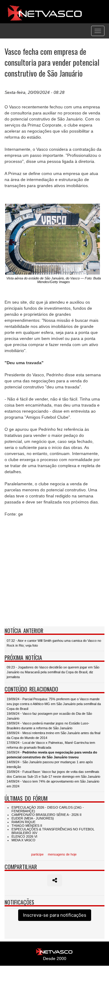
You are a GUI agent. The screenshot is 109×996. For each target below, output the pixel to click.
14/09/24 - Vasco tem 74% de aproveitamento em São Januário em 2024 (53, 784)
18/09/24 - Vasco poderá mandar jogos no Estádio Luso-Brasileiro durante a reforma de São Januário (48, 725)
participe (37, 854)
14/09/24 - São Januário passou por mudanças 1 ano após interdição (50, 764)
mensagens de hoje (62, 854)
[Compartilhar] (54, 880)
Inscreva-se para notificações (54, 915)
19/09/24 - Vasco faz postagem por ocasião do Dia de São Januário (49, 716)
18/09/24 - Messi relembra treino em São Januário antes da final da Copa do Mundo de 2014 (53, 735)
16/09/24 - (52, 754)
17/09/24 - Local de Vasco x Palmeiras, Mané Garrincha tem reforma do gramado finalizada (51, 745)
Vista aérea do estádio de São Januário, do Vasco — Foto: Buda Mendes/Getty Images (53, 280)
